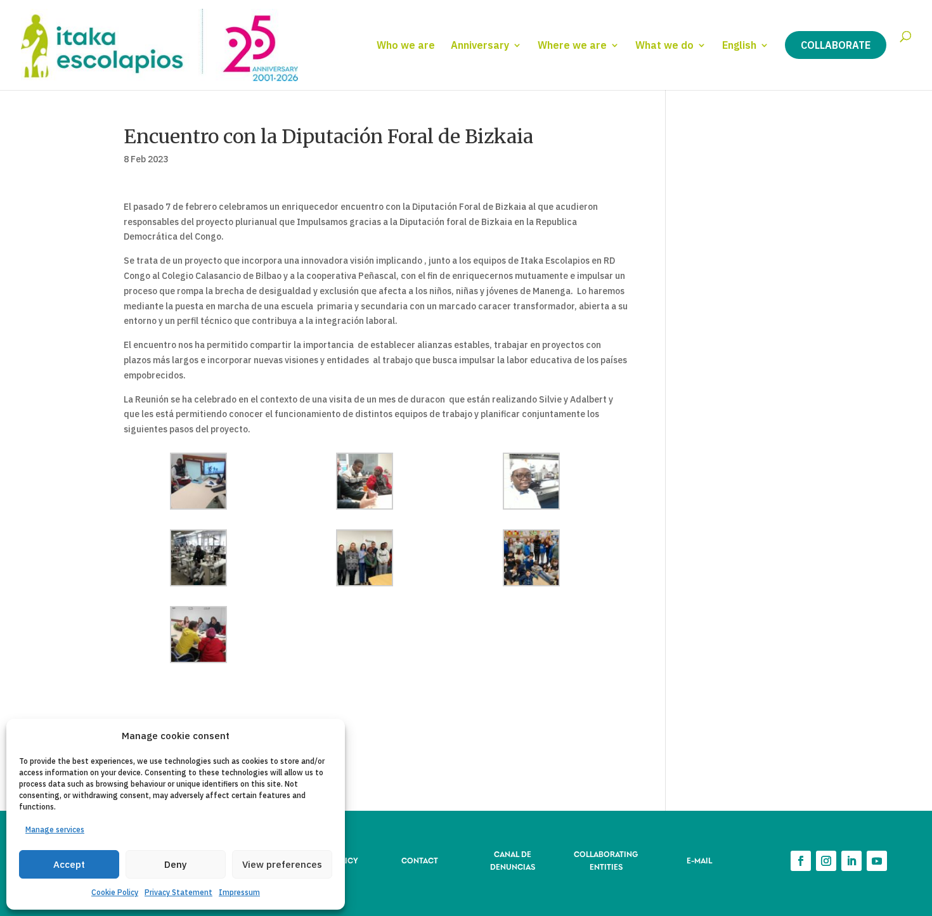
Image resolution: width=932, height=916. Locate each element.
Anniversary (480, 46)
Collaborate (836, 45)
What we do (664, 46)
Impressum (239, 892)
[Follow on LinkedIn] (851, 861)
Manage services (54, 829)
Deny (175, 864)
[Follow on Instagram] (826, 861)
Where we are (572, 46)
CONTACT (419, 860)
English (739, 46)
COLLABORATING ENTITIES (606, 860)
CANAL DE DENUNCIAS (512, 860)
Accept (69, 864)
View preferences (282, 864)
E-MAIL (699, 860)
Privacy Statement (178, 892)
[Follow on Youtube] (877, 861)
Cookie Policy (114, 892)
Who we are (406, 46)
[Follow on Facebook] (801, 861)
